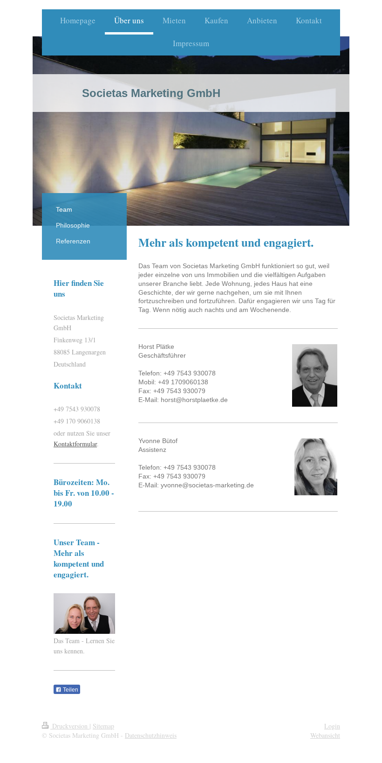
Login (332, 725)
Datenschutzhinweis (151, 735)
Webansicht (325, 735)
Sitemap (103, 725)
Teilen (69, 690)
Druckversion (69, 725)
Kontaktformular (75, 443)
